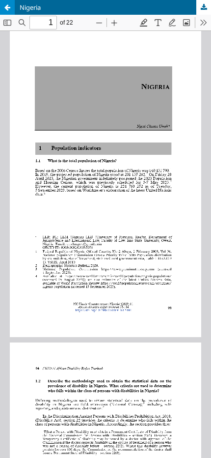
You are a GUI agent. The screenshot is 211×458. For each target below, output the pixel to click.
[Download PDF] (203, 7)
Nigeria (30, 7)
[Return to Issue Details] (7, 7)
